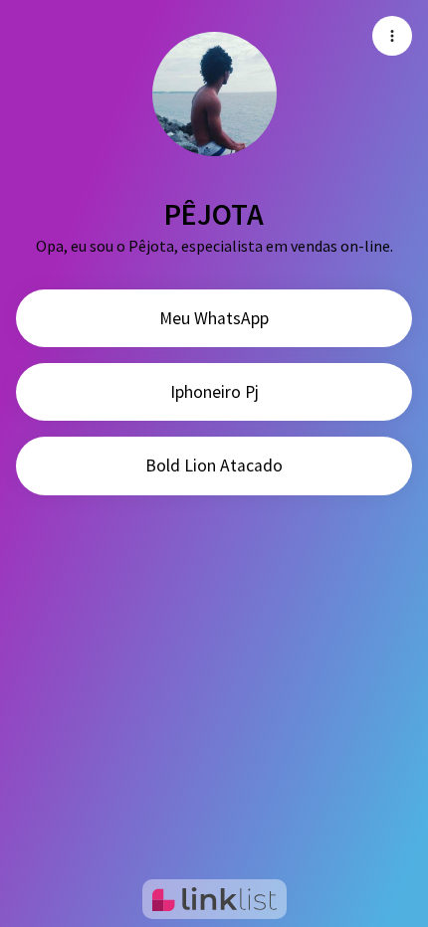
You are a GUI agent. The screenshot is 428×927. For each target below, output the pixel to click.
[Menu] (392, 36)
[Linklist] (214, 899)
